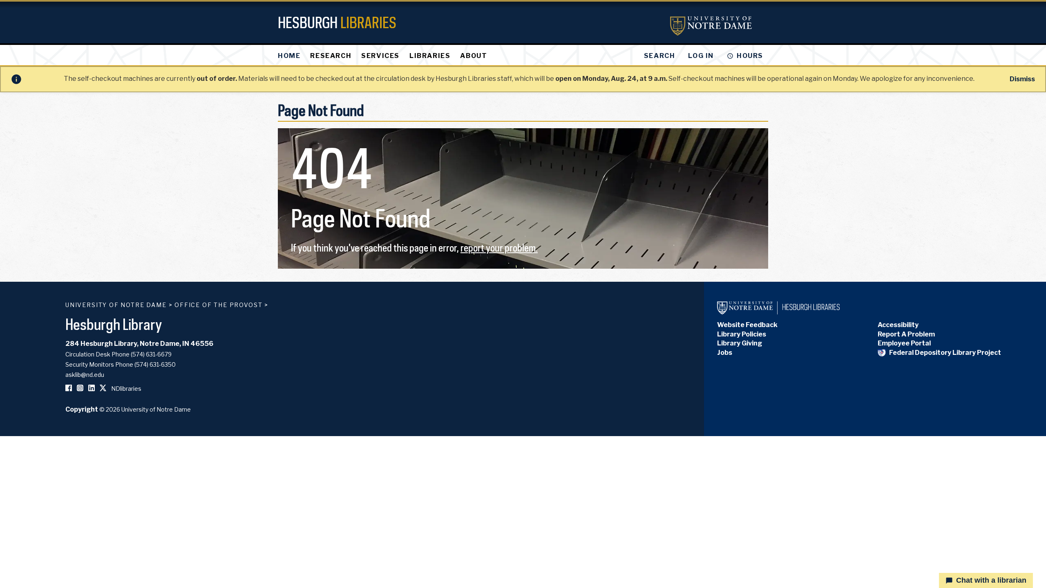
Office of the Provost (218, 304)
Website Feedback (747, 325)
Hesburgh (337, 22)
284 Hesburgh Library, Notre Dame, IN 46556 (139, 343)
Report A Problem (906, 334)
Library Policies (741, 334)
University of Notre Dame (116, 304)
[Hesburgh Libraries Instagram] (80, 388)
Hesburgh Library (113, 324)
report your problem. (499, 247)
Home (289, 56)
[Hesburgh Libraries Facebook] (68, 388)
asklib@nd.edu (84, 374)
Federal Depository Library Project (945, 352)
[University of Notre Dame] (711, 26)
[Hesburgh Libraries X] (103, 388)
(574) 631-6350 (155, 364)
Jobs (724, 352)
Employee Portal (904, 343)
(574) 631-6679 (151, 354)
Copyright (81, 409)
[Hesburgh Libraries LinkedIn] (91, 388)
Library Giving (739, 343)
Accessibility (898, 325)
